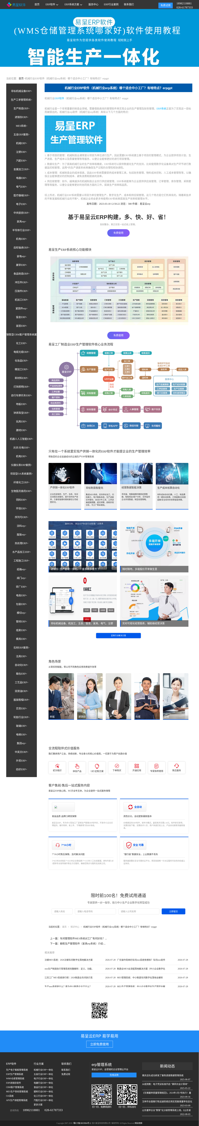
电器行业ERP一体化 (43, 1083)
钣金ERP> (21, 317)
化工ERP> (21, 343)
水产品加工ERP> (21, 552)
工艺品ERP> (21, 682)
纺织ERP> (21, 769)
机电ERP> (21, 239)
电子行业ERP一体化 (43, 1078)
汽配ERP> (21, 160)
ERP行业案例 (111, 4)
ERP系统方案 (72, 4)
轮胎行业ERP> (22, 717)
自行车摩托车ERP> (21, 395)
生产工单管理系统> (21, 99)
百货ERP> (21, 708)
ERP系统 (161, 108)
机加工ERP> (21, 299)
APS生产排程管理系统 (17, 1100)
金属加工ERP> (22, 169)
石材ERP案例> (22, 647)
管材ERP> (21, 621)
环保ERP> (21, 508)
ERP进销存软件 (13, 1083)
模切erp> (21, 613)
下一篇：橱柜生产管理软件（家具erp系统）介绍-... (78, 943)
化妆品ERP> (21, 360)
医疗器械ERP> (22, 195)
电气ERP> (21, 186)
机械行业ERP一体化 (43, 1070)
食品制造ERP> (22, 273)
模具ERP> (21, 639)
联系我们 (129, 4)
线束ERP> (21, 630)
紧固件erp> (22, 308)
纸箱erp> (21, 569)
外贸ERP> (21, 760)
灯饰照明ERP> (22, 386)
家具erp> (21, 221)
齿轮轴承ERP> (22, 247)
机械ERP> (21, 143)
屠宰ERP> (21, 265)
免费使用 (118, 233)
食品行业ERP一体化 (43, 1087)
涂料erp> (21, 526)
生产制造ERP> (22, 108)
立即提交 (173, 911)
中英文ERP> (21, 752)
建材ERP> (21, 430)
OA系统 (10, 1096)
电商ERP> (21, 595)
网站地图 (138, 1123)
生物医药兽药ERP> (21, 491)
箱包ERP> (21, 673)
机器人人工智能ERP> (21, 439)
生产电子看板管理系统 (17, 1070)
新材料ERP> (21, 378)
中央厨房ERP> (22, 213)
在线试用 (114, 1075)
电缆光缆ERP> (22, 352)
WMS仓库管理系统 (15, 1078)
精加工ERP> (21, 369)
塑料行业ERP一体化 (43, 1091)
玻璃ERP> (21, 726)
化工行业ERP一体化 (43, 1096)
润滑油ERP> (21, 691)
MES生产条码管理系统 (17, 1091)
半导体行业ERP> (21, 230)
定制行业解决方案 (118, 636)
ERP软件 (50, 4)
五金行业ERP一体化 (43, 1074)
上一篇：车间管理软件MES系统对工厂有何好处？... (78, 938)
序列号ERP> (21, 517)
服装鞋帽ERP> (22, 699)
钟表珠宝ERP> (22, 413)
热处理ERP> (21, 543)
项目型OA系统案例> (21, 473)
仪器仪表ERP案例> (21, 465)
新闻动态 (167, 1066)
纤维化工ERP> (22, 482)
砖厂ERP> (21, 586)
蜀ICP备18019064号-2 (82, 1123)
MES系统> (21, 126)
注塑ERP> (21, 152)
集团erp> (21, 743)
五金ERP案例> (22, 134)
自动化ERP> (21, 665)
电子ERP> (21, 204)
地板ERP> (21, 404)
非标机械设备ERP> (21, 91)
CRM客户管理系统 (15, 1087)
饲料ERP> (21, 499)
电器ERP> (21, 178)
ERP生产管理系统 (14, 1074)
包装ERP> (21, 604)
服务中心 (93, 4)
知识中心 (75, 927)
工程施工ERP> (22, 560)
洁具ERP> (21, 656)
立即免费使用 (99, 1044)
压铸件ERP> (21, 291)
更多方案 (38, 1104)
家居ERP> (21, 326)
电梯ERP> (21, 734)
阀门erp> (21, 578)
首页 (37, 4)
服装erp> (21, 534)
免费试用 (166, 5)
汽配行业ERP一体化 (43, 1100)
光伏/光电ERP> (21, 447)
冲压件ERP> (21, 282)
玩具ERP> (21, 421)
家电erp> (21, 256)
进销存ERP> (21, 117)
